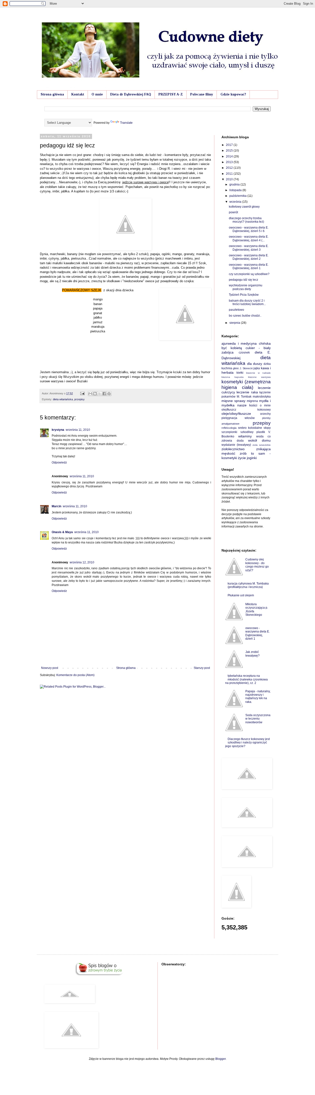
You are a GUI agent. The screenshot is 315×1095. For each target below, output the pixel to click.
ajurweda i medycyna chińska (246, 343)
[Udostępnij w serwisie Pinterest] (109, 393)
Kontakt (77, 94)
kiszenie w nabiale (258, 372)
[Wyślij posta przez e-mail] (82, 393)
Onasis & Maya (62, 532)
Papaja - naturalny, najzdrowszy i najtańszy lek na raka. (257, 697)
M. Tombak (244, 396)
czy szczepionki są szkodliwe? (249, 274)
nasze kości (247, 405)
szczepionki (229, 432)
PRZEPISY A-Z (170, 94)
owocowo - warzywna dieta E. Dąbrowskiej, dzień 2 (248, 257)
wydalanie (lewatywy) (236, 445)
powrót (233, 212)
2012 (230, 168)
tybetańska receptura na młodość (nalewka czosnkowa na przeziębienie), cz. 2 (246, 679)
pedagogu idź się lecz (243, 279)
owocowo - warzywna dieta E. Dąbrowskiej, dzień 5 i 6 (248, 229)
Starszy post (202, 668)
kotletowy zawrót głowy (244, 206)
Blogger (220, 1059)
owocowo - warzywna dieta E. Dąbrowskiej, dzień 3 (248, 247)
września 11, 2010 (78, 430)
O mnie (97, 94)
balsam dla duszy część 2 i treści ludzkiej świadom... (247, 302)
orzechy (265, 414)
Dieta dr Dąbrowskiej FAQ (130, 94)
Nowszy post (49, 668)
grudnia (234, 184)
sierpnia (235, 322)
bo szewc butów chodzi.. (245, 315)
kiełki (239, 372)
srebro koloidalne (250, 428)
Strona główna (52, 94)
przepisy (79, 399)
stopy (267, 428)
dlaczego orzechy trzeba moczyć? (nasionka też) (246, 219)
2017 (230, 145)
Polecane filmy (201, 94)
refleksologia (228, 427)
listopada (235, 190)
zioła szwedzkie (261, 445)
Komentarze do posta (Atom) (75, 675)
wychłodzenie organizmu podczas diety (245, 287)
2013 (230, 162)
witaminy (245, 436)
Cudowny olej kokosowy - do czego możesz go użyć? (257, 565)
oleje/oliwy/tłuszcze (236, 414)
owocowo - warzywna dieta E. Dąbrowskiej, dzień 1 (248, 266)
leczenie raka (247, 392)
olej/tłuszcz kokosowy (246, 409)
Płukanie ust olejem (241, 595)
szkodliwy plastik (252, 432)
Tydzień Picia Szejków (244, 294)
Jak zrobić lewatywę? (252, 653)
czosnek (244, 352)
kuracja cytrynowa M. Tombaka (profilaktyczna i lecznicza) (248, 585)
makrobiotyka (262, 396)
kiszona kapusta (232, 377)
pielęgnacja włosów (238, 418)
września (235, 201)
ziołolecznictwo (233, 449)
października (238, 196)
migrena (252, 401)
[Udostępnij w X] (99, 393)
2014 (230, 156)
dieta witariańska (63, 399)
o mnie (265, 405)
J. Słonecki (246, 368)
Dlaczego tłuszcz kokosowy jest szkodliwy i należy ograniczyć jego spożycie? (247, 742)
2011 (230, 173)
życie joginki (247, 458)
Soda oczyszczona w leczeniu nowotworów (257, 718)
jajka (256, 368)
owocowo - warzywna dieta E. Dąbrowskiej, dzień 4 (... (248, 238)
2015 (230, 150)
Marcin (56, 506)
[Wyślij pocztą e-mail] (90, 393)
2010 (230, 179)
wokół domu (259, 440)
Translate (126, 122)
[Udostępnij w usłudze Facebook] (104, 393)
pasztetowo (236, 309)
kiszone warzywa (259, 377)
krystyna (58, 430)
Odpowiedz (59, 462)
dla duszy (254, 364)
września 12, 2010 (82, 562)
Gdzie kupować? (233, 94)
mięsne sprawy (233, 401)
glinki (236, 368)
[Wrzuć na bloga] (95, 393)
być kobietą (231, 348)
